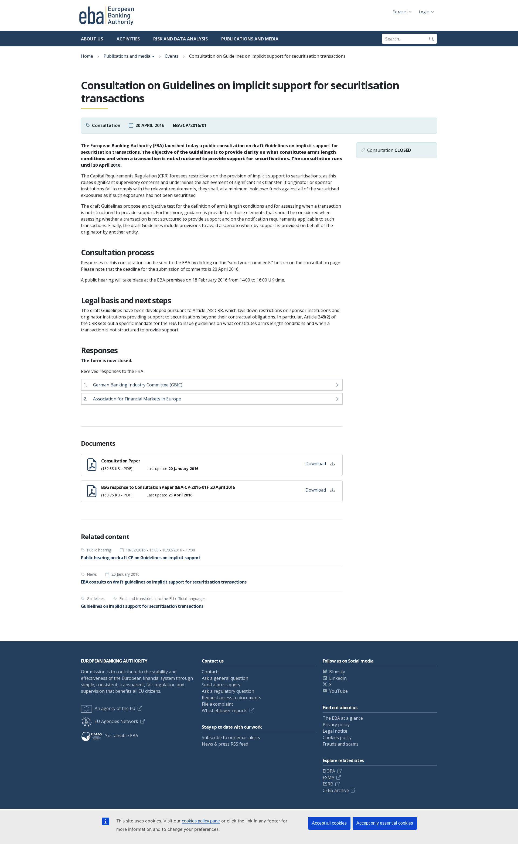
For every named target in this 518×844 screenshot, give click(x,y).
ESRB (328, 784)
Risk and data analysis (180, 39)
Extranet (400, 11)
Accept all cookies (329, 823)
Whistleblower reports (224, 710)
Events (172, 56)
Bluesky (337, 672)
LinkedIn (338, 678)
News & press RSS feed (225, 744)
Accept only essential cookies (384, 823)
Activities (128, 39)
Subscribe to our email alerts (231, 737)
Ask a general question (225, 678)
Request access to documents (231, 698)
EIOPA (329, 771)
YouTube (338, 691)
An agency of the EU (115, 708)
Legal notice (335, 731)
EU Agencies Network (116, 721)
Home (87, 56)
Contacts (211, 672)
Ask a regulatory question (228, 691)
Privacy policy (336, 725)
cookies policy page (201, 821)
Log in (424, 11)
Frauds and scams (341, 744)
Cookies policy (337, 737)
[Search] (431, 39)
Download (315, 463)
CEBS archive (336, 790)
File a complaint (217, 704)
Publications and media (249, 39)
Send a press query (221, 685)
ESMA (328, 777)
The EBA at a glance (343, 718)
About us (92, 39)
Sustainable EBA (121, 736)
